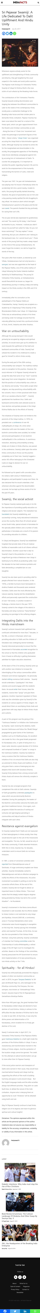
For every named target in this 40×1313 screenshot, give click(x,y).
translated (5, 514)
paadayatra (28, 793)
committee (23, 941)
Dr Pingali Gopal (5, 1221)
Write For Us (23, 1283)
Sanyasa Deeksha (25, 979)
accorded (24, 649)
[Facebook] (3, 33)
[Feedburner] (15, 1277)
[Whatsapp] (14, 33)
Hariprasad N (6, 29)
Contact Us (25, 1289)
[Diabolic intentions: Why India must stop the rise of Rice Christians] (20, 1172)
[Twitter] (7, 33)
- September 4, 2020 (16, 1189)
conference (17, 422)
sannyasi (5, 264)
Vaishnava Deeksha (12, 1039)
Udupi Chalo (22, 138)
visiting (9, 679)
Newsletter (20, 1292)
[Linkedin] (11, 33)
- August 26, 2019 (11, 1248)
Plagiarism (26, 1286)
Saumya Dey (4, 1248)
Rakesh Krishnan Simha (7, 1189)
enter (16, 689)
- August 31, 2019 (13, 1221)
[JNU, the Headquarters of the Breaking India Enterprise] (20, 1233)
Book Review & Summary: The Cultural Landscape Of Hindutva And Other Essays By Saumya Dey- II (19, 1216)
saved (7, 208)
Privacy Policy (15, 1289)
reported (5, 864)
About (14, 1283)
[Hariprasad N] (5, 1146)
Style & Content (15, 1286)
